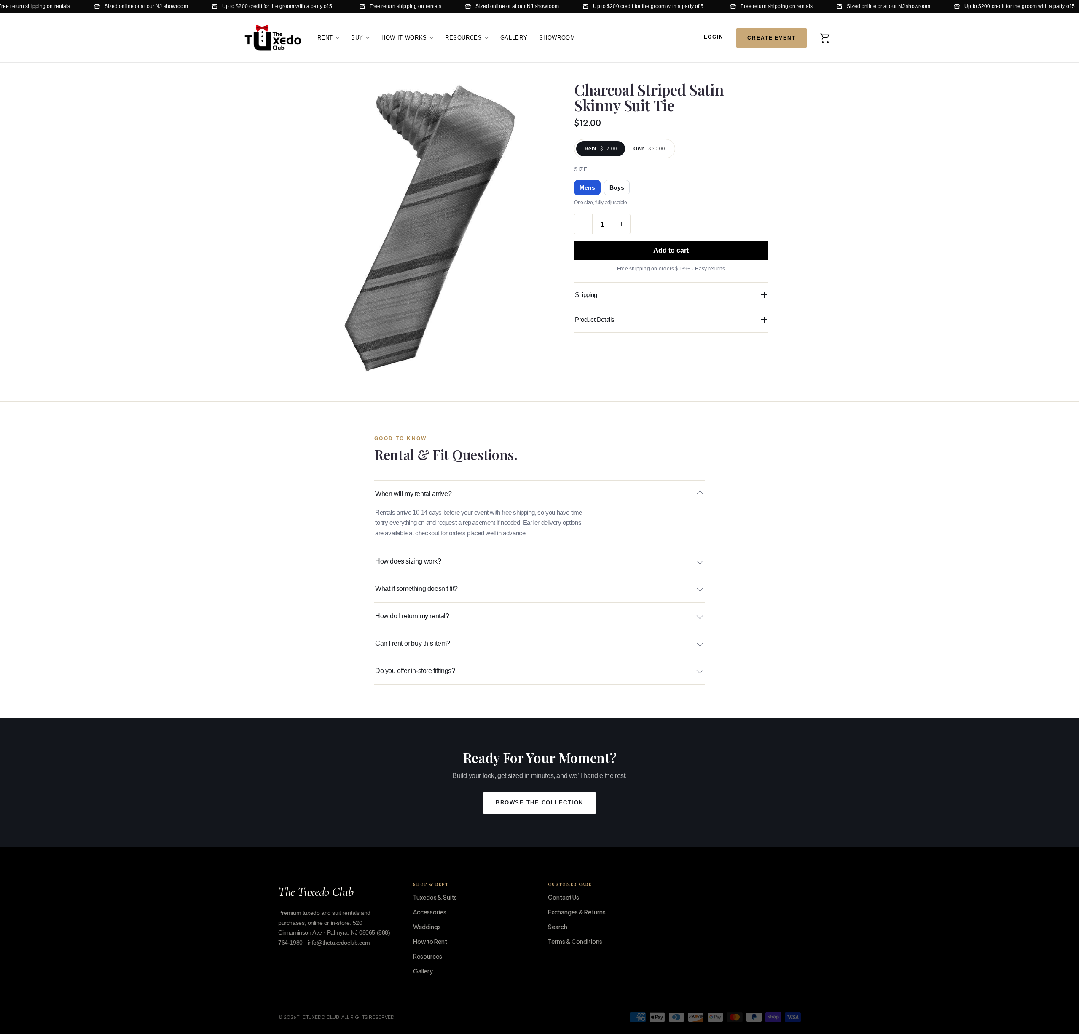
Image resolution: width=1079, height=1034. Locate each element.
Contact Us (563, 897)
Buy (357, 37)
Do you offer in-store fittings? (415, 670)
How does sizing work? (408, 561)
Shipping (586, 294)
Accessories (429, 912)
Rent (325, 37)
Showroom (557, 37)
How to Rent (430, 941)
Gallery (514, 37)
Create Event (771, 37)
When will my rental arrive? (413, 493)
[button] (825, 37)
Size (581, 169)
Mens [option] (587, 187)
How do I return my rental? (412, 616)
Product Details (595, 319)
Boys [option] (616, 187)
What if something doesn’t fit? (416, 588)
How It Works (404, 37)
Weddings (427, 926)
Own (649, 148)
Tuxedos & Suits (435, 897)
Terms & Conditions (575, 941)
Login (714, 37)
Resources (463, 37)
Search (557, 926)
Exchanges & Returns (577, 912)
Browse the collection (539, 803)
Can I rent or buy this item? (412, 643)
